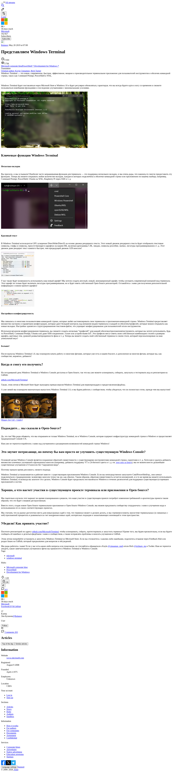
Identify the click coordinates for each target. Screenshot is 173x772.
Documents (11, 733)
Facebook (5, 606)
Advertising (11, 749)
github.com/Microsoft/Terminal (14, 380)
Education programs (15, 754)
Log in (9, 695)
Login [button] (3, 17)
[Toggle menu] (2, 3)
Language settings (9, 767)
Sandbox (10, 716)
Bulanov (4, 45)
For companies (12, 730)
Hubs (8, 712)
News (8, 709)
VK (12, 606)
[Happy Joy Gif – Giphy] (12, 420)
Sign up (9, 697)
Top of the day (7, 644)
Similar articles (21, 644)
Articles (9, 707)
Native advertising (14, 752)
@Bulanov (17, 616)
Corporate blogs (13, 747)
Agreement (11, 735)
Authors (9, 714)
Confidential (11, 738)
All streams (10, 2)
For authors (11, 728)
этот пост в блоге (124, 462)
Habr (16, 769)
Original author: (21, 71)
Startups (9, 757)
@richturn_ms (140, 546)
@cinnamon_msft (115, 546)
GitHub (17, 606)
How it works (12, 726)
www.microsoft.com (15, 658)
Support (21, 767)
